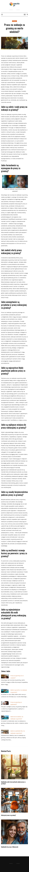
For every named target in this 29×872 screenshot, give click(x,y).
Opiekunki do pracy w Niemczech (9, 847)
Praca (14, 21)
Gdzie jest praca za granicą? (8, 815)
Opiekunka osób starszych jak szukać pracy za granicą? (13, 783)
